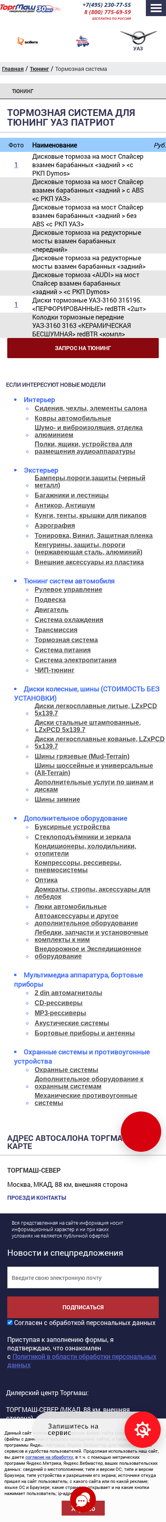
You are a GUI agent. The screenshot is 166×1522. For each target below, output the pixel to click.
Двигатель (51, 609)
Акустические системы (72, 1023)
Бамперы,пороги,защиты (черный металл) (90, 482)
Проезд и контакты (36, 1198)
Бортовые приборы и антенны (85, 1033)
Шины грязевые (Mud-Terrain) (82, 756)
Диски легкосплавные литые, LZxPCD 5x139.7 (96, 710)
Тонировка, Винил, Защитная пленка (94, 535)
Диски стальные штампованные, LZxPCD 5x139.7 (88, 726)
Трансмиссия (56, 629)
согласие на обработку (49, 1457)
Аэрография (55, 525)
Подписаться (83, 1307)
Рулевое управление (68, 589)
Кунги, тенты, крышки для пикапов (91, 515)
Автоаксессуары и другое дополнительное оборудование (86, 919)
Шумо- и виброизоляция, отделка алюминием (89, 431)
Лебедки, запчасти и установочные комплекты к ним (91, 936)
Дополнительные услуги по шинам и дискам (94, 786)
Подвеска (50, 599)
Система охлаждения (69, 619)
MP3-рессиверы (60, 1013)
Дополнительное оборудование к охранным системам (89, 1083)
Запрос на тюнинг (83, 348)
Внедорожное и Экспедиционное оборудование (88, 953)
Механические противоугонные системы (86, 1099)
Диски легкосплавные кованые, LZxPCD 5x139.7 (100, 743)
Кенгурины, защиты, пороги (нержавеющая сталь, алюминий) (88, 548)
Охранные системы (66, 1069)
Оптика (46, 880)
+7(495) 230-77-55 (107, 4)
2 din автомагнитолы (68, 992)
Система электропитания (75, 660)
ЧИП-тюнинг (55, 670)
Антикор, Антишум (65, 505)
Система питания (63, 650)
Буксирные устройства (72, 826)
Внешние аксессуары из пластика (89, 562)
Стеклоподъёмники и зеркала (83, 837)
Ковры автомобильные (73, 418)
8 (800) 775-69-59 (107, 12)
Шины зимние (57, 799)
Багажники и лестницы (72, 495)
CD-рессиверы (59, 1002)
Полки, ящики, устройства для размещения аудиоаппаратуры (85, 448)
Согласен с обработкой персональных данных (85, 1322)
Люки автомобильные (71, 906)
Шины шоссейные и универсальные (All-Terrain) (94, 769)
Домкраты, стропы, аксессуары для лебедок (92, 893)
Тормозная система (66, 640)
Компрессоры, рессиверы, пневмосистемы (78, 866)
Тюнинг (22, 91)
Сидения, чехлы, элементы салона (91, 408)
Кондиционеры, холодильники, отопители (85, 850)
